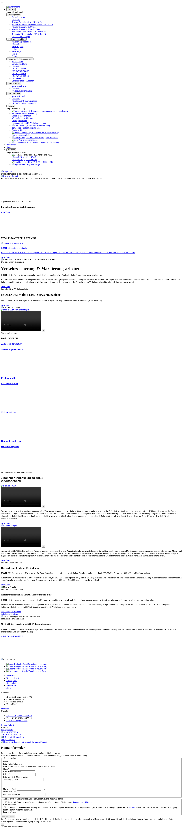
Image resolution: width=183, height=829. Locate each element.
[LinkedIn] (26, 664)
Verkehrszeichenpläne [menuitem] (28, 140)
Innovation (11, 676)
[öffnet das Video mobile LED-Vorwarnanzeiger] (15, 310)
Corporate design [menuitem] (32, 164)
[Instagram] (26, 666)
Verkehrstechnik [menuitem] (18, 96)
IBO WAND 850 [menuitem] (19, 73)
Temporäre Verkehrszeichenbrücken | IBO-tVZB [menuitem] (32, 24)
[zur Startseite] (13, 7)
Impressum (11, 685)
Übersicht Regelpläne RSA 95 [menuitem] (24, 159)
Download (11, 150)
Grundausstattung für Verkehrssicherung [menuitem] (29, 123)
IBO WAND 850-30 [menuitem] (20, 76)
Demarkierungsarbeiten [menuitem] (21, 135)
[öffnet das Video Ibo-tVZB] (8, 486)
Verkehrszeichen (14, 83)
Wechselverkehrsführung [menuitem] (22, 118)
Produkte (11, 9)
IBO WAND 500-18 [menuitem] (20, 71)
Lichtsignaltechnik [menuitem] (19, 120)
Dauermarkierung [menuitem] (19, 130)
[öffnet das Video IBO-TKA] (9, 525)
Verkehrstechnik (14, 93)
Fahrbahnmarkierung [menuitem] (41, 125)
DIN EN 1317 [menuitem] (46, 162)
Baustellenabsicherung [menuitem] (21, 116)
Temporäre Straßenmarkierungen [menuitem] (26, 128)
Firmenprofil (11, 680)
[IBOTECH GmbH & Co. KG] (9, 176)
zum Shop (5, 212)
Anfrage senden (8, 816)
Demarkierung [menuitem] (52, 133)
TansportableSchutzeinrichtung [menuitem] (19, 62)
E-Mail (6, 774)
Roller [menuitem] (14, 54)
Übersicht (16, 19)
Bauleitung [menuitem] (54, 142)
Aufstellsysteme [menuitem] (18, 17)
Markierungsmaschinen (16, 39)
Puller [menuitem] (14, 49)
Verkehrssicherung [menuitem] (60, 111)
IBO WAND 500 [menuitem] (19, 69)
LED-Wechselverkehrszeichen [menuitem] (25, 103)
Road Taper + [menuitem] (17, 46)
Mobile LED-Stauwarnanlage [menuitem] (24, 101)
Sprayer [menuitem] (15, 56)
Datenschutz (11, 683)
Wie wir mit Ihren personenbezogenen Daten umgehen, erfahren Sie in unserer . (49, 802)
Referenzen (11, 145)
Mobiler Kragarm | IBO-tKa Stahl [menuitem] (26, 29)
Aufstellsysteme (14, 15)
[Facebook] (26, 669)
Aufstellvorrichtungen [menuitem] (21, 36)
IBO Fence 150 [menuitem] (18, 78)
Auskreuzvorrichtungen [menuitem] (22, 91)
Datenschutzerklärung (82, 802)
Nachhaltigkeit (12, 678)
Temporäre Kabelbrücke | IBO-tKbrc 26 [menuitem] (29, 32)
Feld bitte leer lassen (11, 794)
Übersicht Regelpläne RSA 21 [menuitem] (24, 157)
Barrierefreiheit (7, 725)
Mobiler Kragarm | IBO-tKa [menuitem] (24, 27)
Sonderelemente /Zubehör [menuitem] (23, 81)
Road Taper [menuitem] (17, 51)
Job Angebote (7, 730)
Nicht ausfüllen (9, 792)
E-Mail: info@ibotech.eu (16, 720)
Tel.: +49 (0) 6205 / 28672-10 (19, 716)
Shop (8, 147)
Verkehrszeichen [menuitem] (19, 86)
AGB (8, 688)
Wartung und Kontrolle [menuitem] (48, 137)
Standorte (5, 709)
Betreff (7, 761)
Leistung (11, 106)
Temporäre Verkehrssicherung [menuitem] (24, 113)
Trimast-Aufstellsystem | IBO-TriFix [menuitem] (27, 22)
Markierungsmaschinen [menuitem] (21, 42)
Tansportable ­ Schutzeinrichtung (20, 59)
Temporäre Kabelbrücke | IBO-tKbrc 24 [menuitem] (29, 34)
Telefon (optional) (10, 779)
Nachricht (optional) (11, 789)
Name (6, 769)
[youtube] (26, 671)
